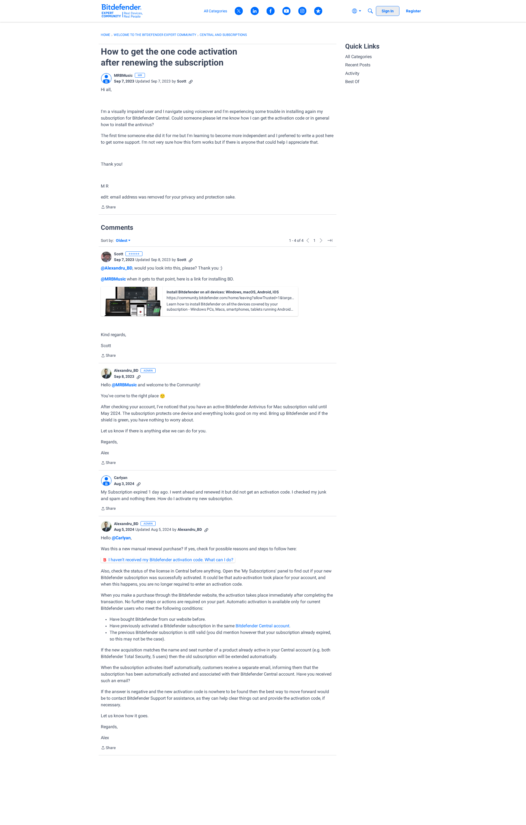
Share (108, 207)
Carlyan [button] (120, 477)
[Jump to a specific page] (329, 240)
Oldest (122, 240)
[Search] (370, 11)
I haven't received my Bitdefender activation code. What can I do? (170, 559)
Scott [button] (181, 81)
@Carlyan (121, 537)
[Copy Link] (190, 81)
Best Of (352, 81)
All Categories (358, 56)
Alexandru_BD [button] (126, 370)
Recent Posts (357, 64)
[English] (122, 11)
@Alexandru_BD (116, 268)
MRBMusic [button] (123, 75)
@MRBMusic (113, 279)
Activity (352, 73)
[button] (106, 78)
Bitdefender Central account (262, 625)
